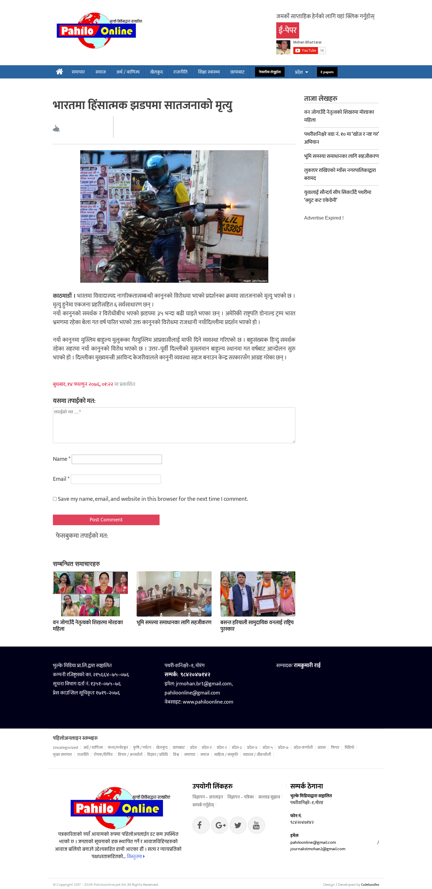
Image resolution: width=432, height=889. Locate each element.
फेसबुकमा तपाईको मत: (82, 536)
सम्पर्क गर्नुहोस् (203, 805)
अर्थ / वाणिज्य (128, 72)
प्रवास (322, 747)
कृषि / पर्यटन (142, 747)
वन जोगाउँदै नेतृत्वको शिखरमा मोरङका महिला (88, 626)
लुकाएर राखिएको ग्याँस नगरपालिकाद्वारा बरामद (340, 174)
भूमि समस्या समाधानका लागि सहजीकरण (174, 622)
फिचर (335, 747)
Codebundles (370, 885)
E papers (327, 72)
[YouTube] (256, 826)
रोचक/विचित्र (103, 754)
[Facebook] (201, 826)
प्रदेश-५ (268, 747)
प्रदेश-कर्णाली (303, 747)
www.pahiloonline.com (208, 702)
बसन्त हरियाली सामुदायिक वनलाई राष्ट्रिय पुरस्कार (257, 626)
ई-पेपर (288, 30)
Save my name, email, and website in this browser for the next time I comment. (153, 499)
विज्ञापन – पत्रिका (240, 797)
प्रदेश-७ (283, 747)
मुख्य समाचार (62, 754)
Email (61, 479)
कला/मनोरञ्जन (118, 747)
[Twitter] (219, 826)
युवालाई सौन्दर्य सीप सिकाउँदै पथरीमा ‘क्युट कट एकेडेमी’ (337, 196)
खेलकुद (156, 72)
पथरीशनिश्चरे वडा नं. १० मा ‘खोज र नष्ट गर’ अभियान (341, 138)
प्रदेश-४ (252, 747)
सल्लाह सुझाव (269, 797)
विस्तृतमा (135, 857)
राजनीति (180, 72)
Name (62, 459)
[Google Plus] (238, 826)
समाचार (78, 72)
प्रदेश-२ (222, 747)
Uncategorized (65, 747)
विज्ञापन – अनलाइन (207, 797)
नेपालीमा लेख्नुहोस (269, 72)
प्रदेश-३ (237, 747)
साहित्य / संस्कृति (226, 754)
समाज (101, 72)
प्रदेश (299, 72)
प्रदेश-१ (207, 747)
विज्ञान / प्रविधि (157, 754)
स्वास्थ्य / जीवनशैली (257, 754)
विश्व (176, 754)
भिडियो (349, 747)
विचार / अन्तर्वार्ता (130, 754)
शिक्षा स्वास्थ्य (209, 72)
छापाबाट (237, 72)
